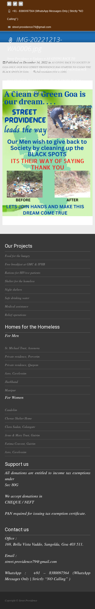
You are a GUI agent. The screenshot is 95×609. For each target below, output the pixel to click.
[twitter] (15, 5)
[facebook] (9, 5)
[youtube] (21, 5)
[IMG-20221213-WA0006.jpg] (47, 152)
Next (85, 106)
